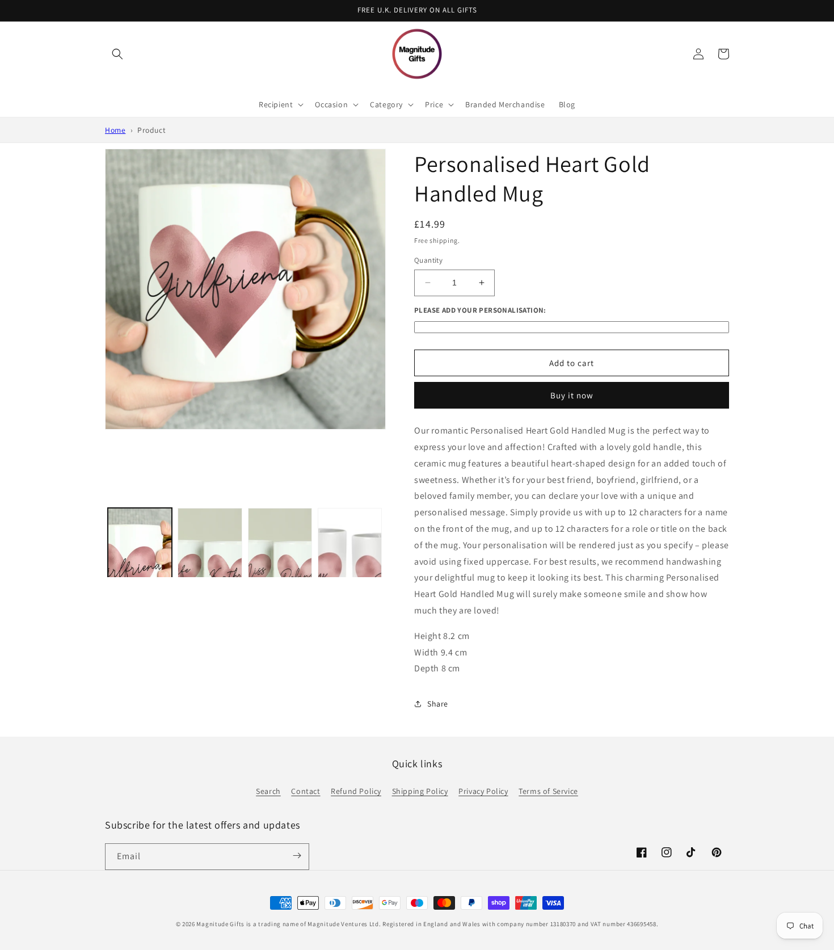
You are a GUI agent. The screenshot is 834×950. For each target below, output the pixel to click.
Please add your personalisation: (480, 310)
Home (115, 130)
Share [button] (437, 704)
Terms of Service (548, 791)
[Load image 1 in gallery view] (140, 573)
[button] (117, 53)
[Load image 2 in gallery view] (210, 573)
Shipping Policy (420, 791)
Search (268, 791)
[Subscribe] (296, 855)
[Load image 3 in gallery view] (280, 573)
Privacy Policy (483, 791)
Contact (305, 791)
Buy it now (571, 395)
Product (151, 130)
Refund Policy (356, 791)
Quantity (428, 260)
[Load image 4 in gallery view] (350, 573)
